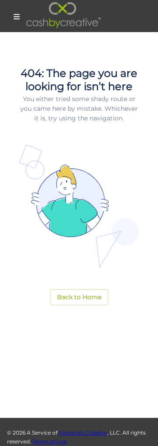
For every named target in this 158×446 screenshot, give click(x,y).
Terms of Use (49, 441)
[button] (79, 297)
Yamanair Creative (83, 432)
